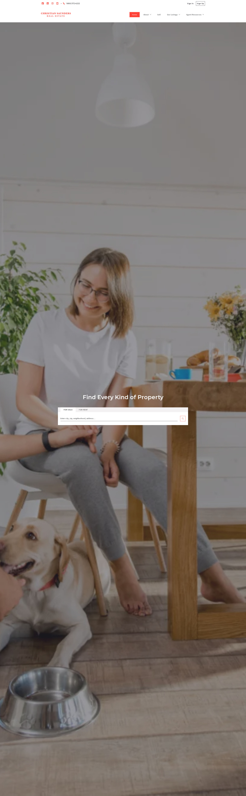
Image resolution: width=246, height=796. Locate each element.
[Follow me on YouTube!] (57, 3)
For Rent (83, 410)
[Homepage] (56, 15)
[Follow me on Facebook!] (43, 3)
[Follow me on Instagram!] (52, 3)
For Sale (68, 410)
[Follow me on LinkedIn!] (48, 3)
